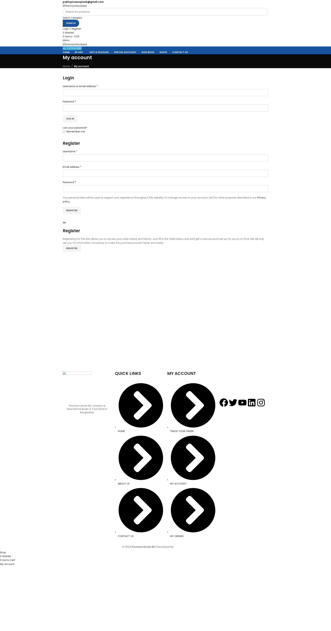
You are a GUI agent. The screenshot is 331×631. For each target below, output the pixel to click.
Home (66, 66)
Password (69, 101)
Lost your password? (75, 127)
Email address (72, 167)
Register (71, 210)
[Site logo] (75, 5)
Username (70, 151)
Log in (70, 118)
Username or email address (80, 86)
